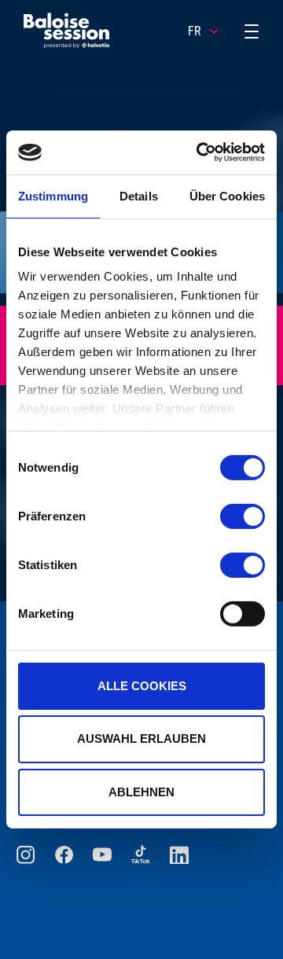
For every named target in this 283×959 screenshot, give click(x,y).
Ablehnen (141, 792)
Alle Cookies (141, 685)
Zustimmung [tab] (53, 195)
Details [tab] (138, 195)
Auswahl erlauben (141, 738)
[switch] (242, 515)
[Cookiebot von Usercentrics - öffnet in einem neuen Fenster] (199, 152)
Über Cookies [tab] (227, 195)
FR (194, 31)
